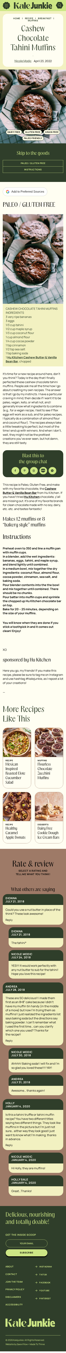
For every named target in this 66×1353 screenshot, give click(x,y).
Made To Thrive (37, 1344)
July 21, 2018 (15, 901)
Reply (9, 920)
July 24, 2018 (21, 957)
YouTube (44, 1290)
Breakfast (44, 18)
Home (16, 18)
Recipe (29, 18)
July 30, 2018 (21, 1055)
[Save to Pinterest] (25, 470)
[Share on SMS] (43, 470)
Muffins (33, 20)
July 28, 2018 (15, 990)
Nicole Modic (23, 61)
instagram (45, 1267)
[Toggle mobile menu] (6, 5)
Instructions (33, 169)
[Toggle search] (59, 5)
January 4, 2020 (18, 1106)
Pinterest (45, 1298)
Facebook (44, 1282)
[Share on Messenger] (52, 470)
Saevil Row (22, 1344)
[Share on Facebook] (15, 470)
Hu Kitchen (32, 497)
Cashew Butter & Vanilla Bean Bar (29, 491)
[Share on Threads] (34, 470)
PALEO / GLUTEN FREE (33, 163)
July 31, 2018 (20, 1082)
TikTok (43, 1275)
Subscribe (26, 1252)
